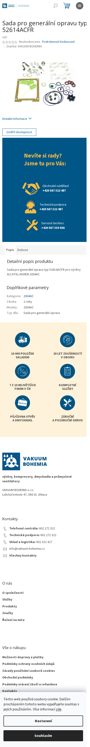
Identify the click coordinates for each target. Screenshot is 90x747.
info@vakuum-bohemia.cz (27, 549)
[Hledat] (55, 5)
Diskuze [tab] (22, 250)
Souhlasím (43, 735)
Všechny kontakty (22, 556)
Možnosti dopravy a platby (22, 657)
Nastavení (43, 721)
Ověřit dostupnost (19, 132)
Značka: (24, 46)
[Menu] (79, 5)
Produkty (9, 606)
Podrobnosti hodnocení (58, 42)
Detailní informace (14, 119)
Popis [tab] (10, 250)
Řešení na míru (13, 620)
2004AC (29, 296)
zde (58, 709)
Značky (7, 613)
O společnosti (13, 593)
